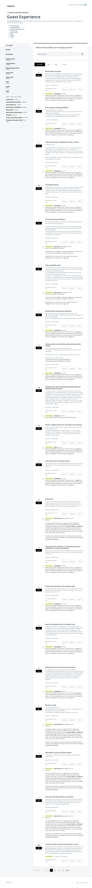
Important (73, 90)
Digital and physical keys (12, 68)
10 (55, 870)
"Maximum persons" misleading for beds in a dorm (62, 142)
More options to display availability (56, 107)
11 (58, 870)
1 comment (47, 85)
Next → (68, 870)
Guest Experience (11, 104)
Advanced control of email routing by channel (60, 667)
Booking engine (10, 59)
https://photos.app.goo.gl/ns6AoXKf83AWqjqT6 (58, 359)
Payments (9, 115)
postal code (49, 499)
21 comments (48, 407)
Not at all (65, 90)
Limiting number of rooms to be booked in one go (62, 844)
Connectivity (10, 99)
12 (62, 870)
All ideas (8, 49)
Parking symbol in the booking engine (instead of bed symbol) (63, 345)
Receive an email (50, 705)
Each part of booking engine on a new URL (59, 797)
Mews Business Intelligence (14, 107)
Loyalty (8, 86)
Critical (80, 90)
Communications (10, 63)
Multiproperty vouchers (53, 71)
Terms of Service (84, 882)
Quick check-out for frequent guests (57, 461)
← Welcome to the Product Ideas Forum (18, 12)
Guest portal (9, 72)
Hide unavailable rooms (53, 265)
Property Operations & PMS (14, 117)
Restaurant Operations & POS (14, 120)
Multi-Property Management (14, 112)
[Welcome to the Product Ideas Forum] (10, 6)
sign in (83, 4)
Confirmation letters (52, 185)
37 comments (57, 856)
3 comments (47, 509)
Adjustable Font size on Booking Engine (58, 752)
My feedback (9, 54)
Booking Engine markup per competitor (58, 311)
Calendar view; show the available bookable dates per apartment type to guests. (63, 387)
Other (7, 91)
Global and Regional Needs (13, 102)
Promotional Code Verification (55, 219)
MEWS (78, 882)
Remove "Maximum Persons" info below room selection (63, 425)
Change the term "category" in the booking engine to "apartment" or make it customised (62, 547)
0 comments (47, 197)
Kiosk (7, 82)
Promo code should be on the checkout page (60, 586)
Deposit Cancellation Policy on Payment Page (60, 624)
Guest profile (9, 77)
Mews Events (10, 110)
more (56, 403)
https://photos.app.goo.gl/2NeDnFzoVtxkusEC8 (58, 361)
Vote (39, 75)
